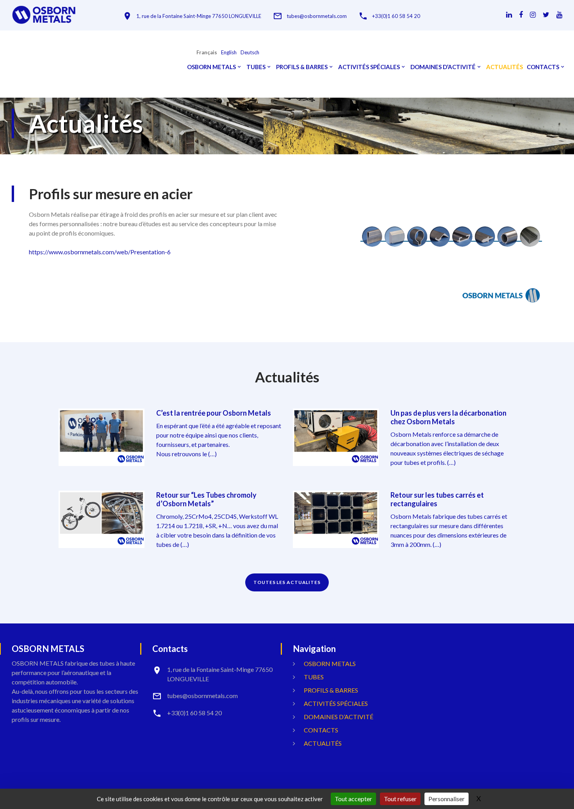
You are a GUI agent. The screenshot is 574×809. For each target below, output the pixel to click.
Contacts (543, 67)
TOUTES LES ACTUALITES (287, 582)
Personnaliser (446, 798)
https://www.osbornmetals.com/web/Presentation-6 (100, 251)
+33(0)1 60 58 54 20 (396, 16)
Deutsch (250, 52)
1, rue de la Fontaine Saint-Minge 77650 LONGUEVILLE (198, 16)
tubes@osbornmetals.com (317, 16)
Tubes (256, 67)
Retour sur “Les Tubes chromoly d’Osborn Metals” (206, 499)
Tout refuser (400, 798)
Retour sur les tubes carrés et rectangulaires (437, 499)
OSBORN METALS (211, 67)
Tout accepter (353, 798)
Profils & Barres (302, 67)
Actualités (504, 67)
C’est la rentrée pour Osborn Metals (213, 413)
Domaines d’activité (443, 67)
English (229, 52)
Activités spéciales (369, 67)
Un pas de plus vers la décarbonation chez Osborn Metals (448, 417)
